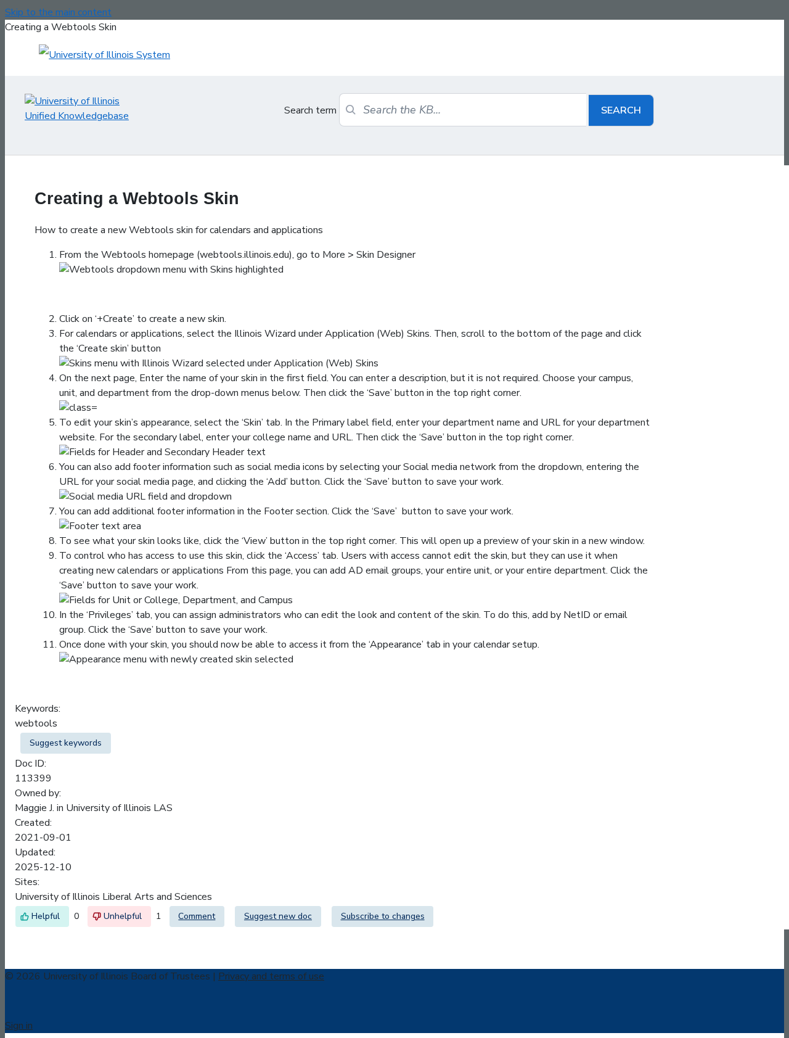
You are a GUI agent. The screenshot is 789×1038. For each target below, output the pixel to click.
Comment (196, 916)
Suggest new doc (278, 916)
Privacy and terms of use (271, 976)
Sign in (19, 1025)
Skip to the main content (58, 12)
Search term (310, 110)
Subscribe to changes (383, 916)
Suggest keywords (66, 743)
